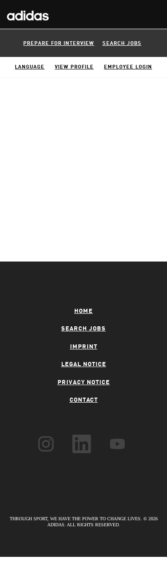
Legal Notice (83, 365)
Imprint (83, 347)
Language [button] (30, 67)
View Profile (74, 67)
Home (83, 311)
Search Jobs (122, 43)
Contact (84, 400)
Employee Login (128, 67)
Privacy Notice (84, 383)
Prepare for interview (58, 43)
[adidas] (24, 10)
